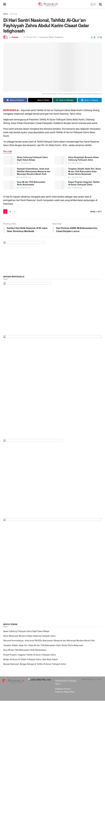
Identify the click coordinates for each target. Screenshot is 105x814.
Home (5, 14)
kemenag (13, 14)
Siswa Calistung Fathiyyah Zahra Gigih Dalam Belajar (32, 158)
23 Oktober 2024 (30, 37)
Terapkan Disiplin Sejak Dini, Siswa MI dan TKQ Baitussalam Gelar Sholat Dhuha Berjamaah (84, 171)
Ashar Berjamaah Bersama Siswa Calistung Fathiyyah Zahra (83, 158)
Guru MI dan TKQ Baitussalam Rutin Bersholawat (31, 183)
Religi (51, 37)
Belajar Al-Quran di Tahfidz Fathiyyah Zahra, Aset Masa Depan (30, 659)
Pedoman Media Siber (65, 692)
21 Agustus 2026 (24, 163)
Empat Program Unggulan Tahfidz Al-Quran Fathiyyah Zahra (84, 183)
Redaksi (15, 37)
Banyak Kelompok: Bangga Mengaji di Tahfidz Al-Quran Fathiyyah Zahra (34, 664)
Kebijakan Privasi (62, 689)
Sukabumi (59, 37)
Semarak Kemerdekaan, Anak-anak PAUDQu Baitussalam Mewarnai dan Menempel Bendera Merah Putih (33, 171)
